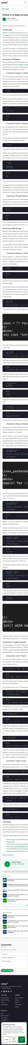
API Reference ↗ (5, 1020)
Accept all (21, 1039)
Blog (2, 1013)
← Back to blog (5, 9)
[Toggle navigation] (25, 2)
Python (4, 33)
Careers (17, 1000)
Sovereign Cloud (5, 997)
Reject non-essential (14, 1039)
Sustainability (4, 1004)
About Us (17, 1002)
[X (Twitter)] (1, 991)
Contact (17, 1006)
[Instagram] (11, 991)
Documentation (5, 1015)
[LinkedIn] (4, 991)
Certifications (4, 1018)
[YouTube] (6, 991)
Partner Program (19, 997)
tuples (10, 645)
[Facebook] (8, 991)
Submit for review (7, 970)
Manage (6, 1039)
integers (20, 64)
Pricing (2, 1002)
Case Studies (18, 1004)
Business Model (5, 1000)
